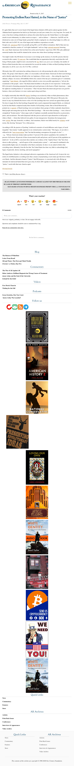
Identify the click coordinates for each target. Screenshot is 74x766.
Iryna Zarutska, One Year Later (13, 295)
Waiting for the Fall (8, 288)
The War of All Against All (11, 270)
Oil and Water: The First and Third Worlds (16, 261)
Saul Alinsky (14, 81)
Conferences (6, 722)
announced (14, 45)
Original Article (7, 169)
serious (8, 120)
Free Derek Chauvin (9, 285)
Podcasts (37, 291)
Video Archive (7, 729)
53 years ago (21, 59)
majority (14, 108)
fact (38, 62)
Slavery (23, 174)
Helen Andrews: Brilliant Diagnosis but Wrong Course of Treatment (24, 273)
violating (62, 120)
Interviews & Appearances (11, 725)
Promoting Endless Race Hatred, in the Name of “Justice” (34, 17)
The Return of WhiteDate (10, 255)
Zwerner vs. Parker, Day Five (11, 264)
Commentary (37, 267)
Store (4, 708)
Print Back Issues (8, 718)
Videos (37, 282)
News (4, 698)
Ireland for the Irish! (9, 279)
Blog (37, 252)
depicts (28, 95)
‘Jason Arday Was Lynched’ (11, 298)
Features (5, 705)
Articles (5, 715)
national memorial (53, 47)
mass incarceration (18, 132)
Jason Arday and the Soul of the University (16, 276)
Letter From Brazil (8, 258)
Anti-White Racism (14, 174)
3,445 (6, 50)
